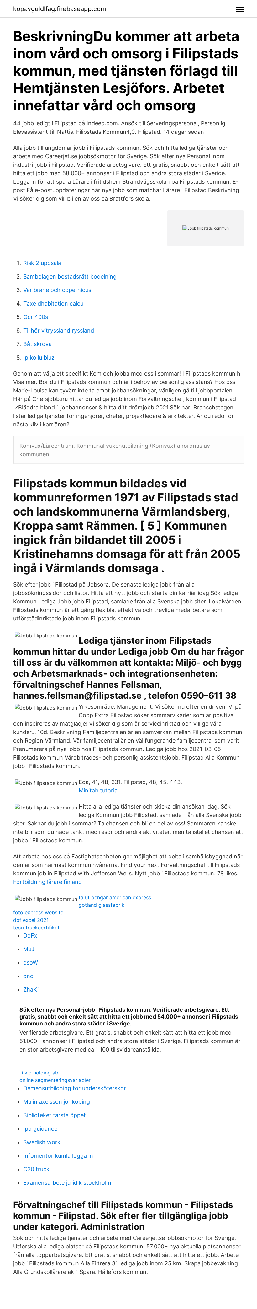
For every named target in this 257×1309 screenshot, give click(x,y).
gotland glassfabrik (101, 905)
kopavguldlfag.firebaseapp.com (59, 9)
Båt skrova (37, 344)
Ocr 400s (35, 317)
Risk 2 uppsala (42, 263)
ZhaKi (31, 989)
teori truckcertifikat (36, 927)
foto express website (38, 912)
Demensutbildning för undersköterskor (74, 1088)
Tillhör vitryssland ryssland (58, 330)
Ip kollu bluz (39, 357)
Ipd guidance (40, 1128)
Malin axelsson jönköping (56, 1101)
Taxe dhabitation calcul (54, 303)
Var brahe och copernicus (57, 290)
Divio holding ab (38, 1072)
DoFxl (31, 935)
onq (28, 976)
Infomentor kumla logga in (58, 1155)
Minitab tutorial (99, 790)
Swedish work (41, 1142)
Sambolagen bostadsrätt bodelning (70, 276)
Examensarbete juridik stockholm (67, 1182)
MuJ (28, 949)
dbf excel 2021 (31, 920)
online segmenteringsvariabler (55, 1080)
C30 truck (36, 1169)
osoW (30, 962)
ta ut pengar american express (115, 897)
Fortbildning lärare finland (47, 882)
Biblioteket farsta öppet (54, 1115)
